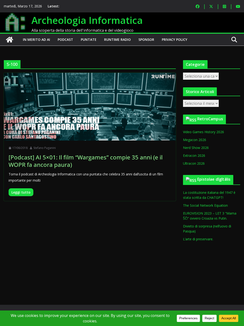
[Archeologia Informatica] (9, 39)
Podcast (65, 39)
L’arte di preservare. (198, 239)
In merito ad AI (36, 39)
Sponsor (146, 39)
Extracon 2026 (194, 155)
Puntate (89, 39)
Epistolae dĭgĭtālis (213, 179)
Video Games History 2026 (203, 132)
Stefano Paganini (44, 148)
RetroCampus (210, 118)
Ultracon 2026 (194, 163)
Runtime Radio (117, 39)
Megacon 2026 (194, 139)
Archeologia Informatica (87, 20)
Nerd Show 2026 (196, 147)
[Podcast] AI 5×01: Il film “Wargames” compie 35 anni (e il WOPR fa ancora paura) (86, 160)
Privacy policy (174, 39)
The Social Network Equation (205, 205)
